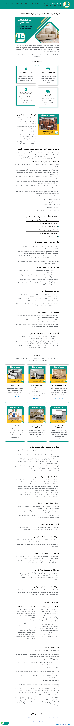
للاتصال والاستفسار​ (25, 93)
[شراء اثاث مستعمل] (48, 69)
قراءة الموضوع (59, 398)
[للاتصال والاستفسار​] (25, 89)
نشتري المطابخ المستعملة (27, 3)
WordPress (58, 724)
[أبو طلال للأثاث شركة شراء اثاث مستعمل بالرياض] (66, 4)
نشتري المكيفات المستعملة (42, 3)
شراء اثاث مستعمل (48, 72)
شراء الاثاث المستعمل (55, 3)
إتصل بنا (46, 5)
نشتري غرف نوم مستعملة (12, 3)
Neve (69, 724)
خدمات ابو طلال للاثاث (55, 5)
